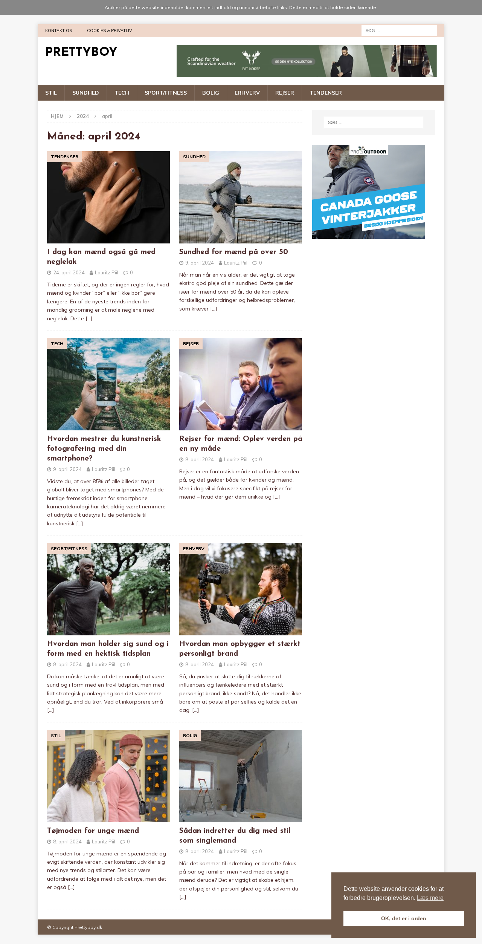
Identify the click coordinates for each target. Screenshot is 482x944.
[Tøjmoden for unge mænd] (108, 776)
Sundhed (85, 92)
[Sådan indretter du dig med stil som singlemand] (240, 776)
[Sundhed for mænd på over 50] (240, 197)
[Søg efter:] (399, 30)
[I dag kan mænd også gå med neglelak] (108, 197)
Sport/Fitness (166, 92)
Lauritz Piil (106, 272)
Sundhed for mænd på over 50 (233, 252)
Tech (121, 92)
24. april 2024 (69, 272)
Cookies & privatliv (109, 30)
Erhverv (247, 92)
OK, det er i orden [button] (403, 918)
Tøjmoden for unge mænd (93, 831)
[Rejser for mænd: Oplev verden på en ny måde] (240, 384)
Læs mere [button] (430, 898)
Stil (51, 92)
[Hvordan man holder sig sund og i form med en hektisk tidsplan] (108, 589)
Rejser (284, 92)
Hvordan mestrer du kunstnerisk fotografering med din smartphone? (104, 448)
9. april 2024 (199, 263)
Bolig (210, 92)
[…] (89, 318)
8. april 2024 (199, 459)
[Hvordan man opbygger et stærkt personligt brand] (240, 589)
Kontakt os (58, 30)
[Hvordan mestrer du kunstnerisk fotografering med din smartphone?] (108, 384)
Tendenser (326, 92)
